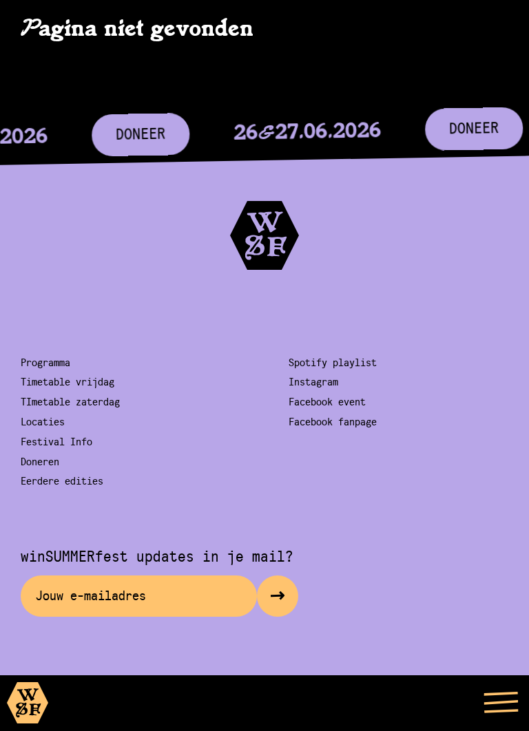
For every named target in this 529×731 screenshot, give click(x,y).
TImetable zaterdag (70, 402)
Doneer (140, 134)
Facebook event (327, 402)
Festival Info (56, 442)
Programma (45, 363)
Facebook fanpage (333, 422)
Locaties (43, 422)
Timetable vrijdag (67, 382)
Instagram (313, 382)
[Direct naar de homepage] (30, 706)
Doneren (40, 462)
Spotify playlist (333, 363)
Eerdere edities (62, 481)
